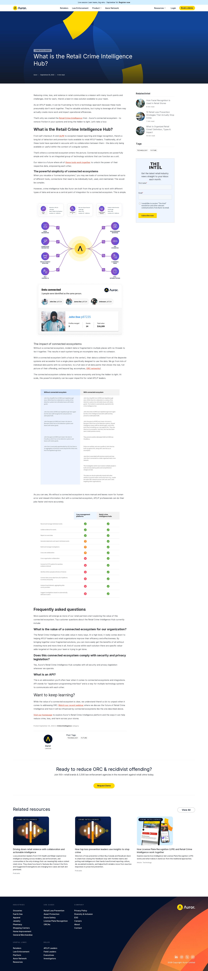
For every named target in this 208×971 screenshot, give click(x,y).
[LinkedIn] (176, 957)
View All (186, 810)
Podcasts (16, 873)
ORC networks (93, 368)
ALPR (61, 136)
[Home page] (19, 8)
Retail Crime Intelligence (70, 118)
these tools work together (77, 162)
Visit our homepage (43, 715)
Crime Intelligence (42, 50)
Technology (72, 738)
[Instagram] (181, 957)
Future (84, 738)
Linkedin (48, 748)
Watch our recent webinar (71, 705)
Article (139, 862)
